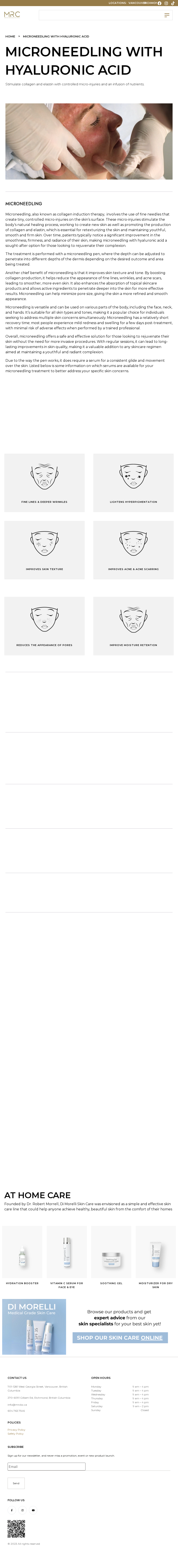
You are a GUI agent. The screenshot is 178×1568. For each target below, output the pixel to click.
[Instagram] (166, 3)
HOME (10, 36)
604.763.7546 (16, 1410)
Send (16, 1483)
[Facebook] (159, 3)
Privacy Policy (16, 1429)
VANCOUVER (138, 3)
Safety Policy (16, 1433)
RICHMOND (152, 3)
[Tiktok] (173, 3)
